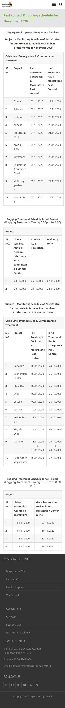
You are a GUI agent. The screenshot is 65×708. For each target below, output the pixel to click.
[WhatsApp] (6, 685)
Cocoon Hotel (13, 608)
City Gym (11, 616)
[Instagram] (19, 685)
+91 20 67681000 (22, 659)
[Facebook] (13, 685)
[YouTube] (25, 685)
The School (12, 595)
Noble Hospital (14, 587)
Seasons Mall (13, 624)
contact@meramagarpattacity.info (31, 665)
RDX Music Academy (18, 632)
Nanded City (13, 579)
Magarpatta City (15, 571)
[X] (31, 685)
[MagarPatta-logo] (7, 4)
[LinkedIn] (37, 685)
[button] (54, 4)
